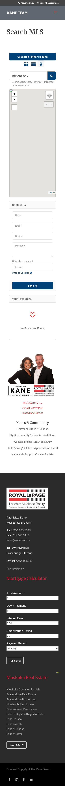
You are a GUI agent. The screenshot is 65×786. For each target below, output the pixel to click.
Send (31, 285)
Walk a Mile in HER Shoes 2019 (32, 441)
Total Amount (14, 593)
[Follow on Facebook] (9, 780)
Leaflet (52, 192)
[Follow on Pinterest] (24, 780)
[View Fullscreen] (14, 107)
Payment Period (16, 643)
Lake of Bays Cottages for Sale (25, 714)
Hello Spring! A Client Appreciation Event (32, 448)
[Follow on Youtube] (31, 780)
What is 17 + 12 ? (22, 261)
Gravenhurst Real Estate (21, 709)
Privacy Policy (15, 568)
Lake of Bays (14, 733)
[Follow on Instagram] (17, 780)
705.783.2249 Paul (32, 407)
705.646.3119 (27, 2)
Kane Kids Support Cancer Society (32, 454)
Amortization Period (19, 630)
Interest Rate (14, 618)
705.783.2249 (22, 530)
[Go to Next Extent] (51, 104)
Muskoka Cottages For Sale (23, 689)
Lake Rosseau (14, 718)
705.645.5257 (24, 560)
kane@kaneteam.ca (32, 412)
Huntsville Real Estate (20, 704)
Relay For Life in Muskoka (32, 428)
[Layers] (49, 95)
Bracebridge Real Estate (21, 694)
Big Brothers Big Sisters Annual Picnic (32, 435)
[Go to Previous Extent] (46, 104)
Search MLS (16, 745)
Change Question (21, 272)
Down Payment (16, 605)
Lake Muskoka (15, 728)
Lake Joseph (14, 724)
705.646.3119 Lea (32, 402)
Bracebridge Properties (20, 699)
